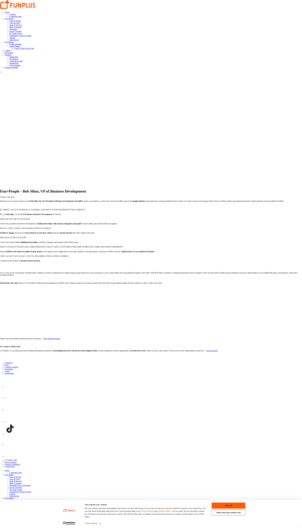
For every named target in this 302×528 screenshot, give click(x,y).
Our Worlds (9, 19)
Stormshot (13, 29)
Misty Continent (15, 27)
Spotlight (8, 55)
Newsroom (9, 53)
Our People (13, 59)
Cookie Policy (10, 466)
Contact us (9, 363)
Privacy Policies (11, 462)
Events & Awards (16, 61)
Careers (7, 51)
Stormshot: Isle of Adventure (20, 485)
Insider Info (13, 57)
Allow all (228, 506)
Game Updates (15, 65)
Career (7, 371)
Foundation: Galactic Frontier (20, 36)
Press (7, 365)
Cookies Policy (164, 511)
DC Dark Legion (15, 33)
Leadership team (15, 16)
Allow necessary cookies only (228, 512)
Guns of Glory (14, 23)
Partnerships (14, 63)
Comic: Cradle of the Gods (24, 48)
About (7, 12)
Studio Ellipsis (14, 46)
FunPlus (12, 14)
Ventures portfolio (11, 68)
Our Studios (9, 42)
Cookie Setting (91, 523)
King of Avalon (15, 21)
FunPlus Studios (15, 44)
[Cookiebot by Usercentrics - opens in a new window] (69, 523)
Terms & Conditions (12, 464)
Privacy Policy (147, 511)
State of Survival (15, 25)
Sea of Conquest (15, 31)
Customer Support (11, 367)
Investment (9, 369)
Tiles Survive (14, 40)
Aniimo (12, 38)
